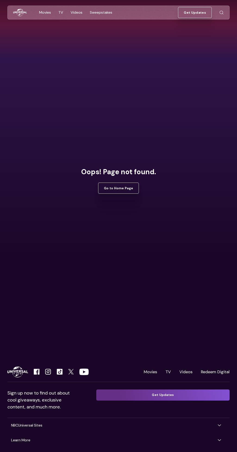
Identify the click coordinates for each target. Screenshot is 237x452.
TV (168, 372)
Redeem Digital (215, 372)
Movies (150, 372)
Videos (186, 372)
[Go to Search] (221, 12)
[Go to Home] (20, 12)
